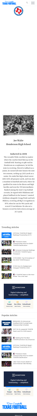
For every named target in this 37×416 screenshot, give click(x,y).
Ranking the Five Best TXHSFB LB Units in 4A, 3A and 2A (24, 338)
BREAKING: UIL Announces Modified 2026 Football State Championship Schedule (22, 323)
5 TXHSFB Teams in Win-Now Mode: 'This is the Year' (23, 275)
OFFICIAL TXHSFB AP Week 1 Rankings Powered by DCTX (22, 234)
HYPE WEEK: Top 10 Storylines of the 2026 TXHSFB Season (23, 259)
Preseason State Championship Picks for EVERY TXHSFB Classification (23, 243)
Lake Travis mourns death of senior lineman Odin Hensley (22, 362)
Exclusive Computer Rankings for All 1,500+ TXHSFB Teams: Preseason (24, 252)
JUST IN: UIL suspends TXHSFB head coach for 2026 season (23, 330)
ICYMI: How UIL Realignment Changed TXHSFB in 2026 (22, 267)
